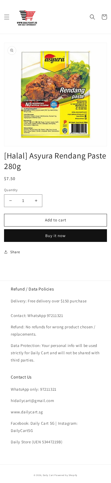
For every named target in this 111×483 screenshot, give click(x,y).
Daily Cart (48, 475)
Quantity (11, 190)
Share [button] (15, 251)
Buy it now (55, 235)
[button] (7, 17)
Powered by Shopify (65, 475)
